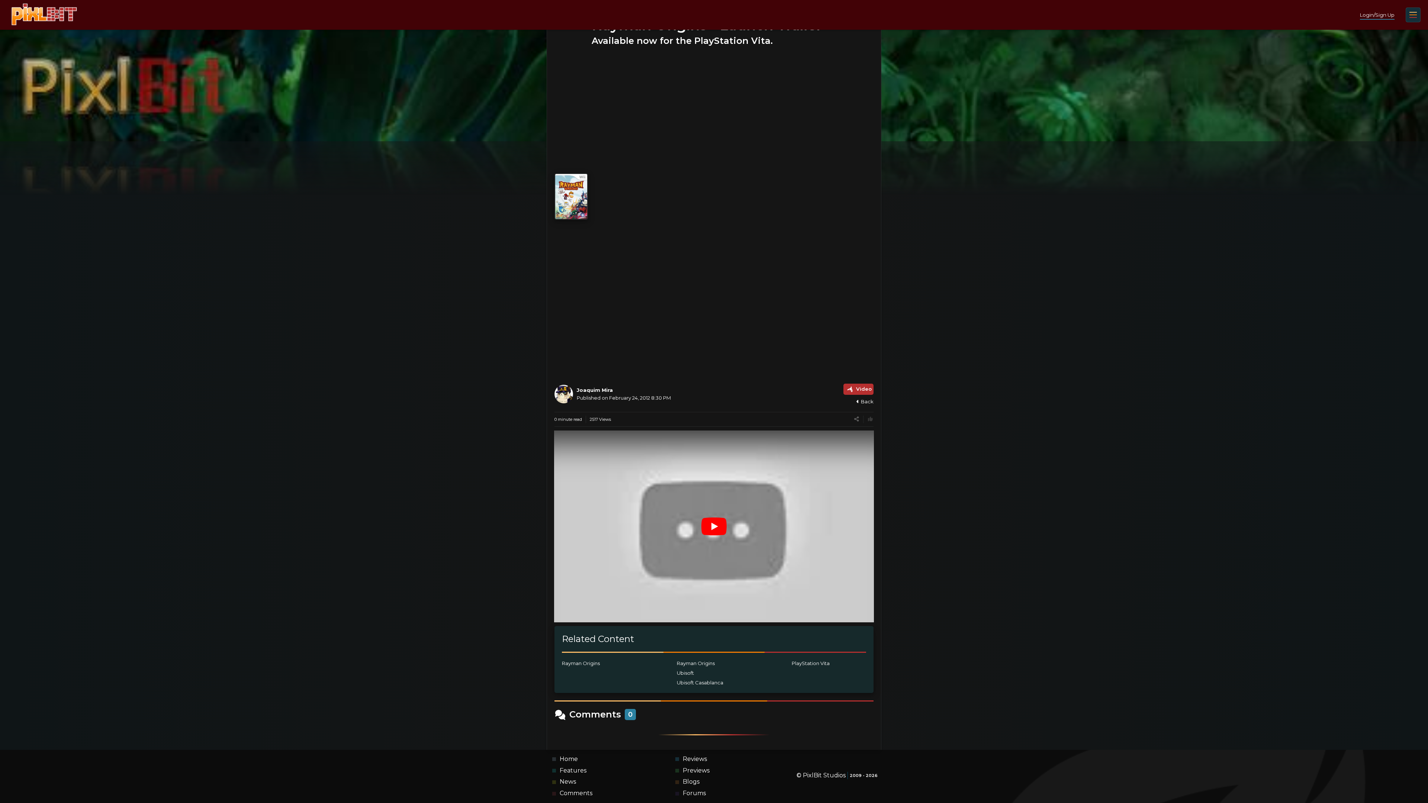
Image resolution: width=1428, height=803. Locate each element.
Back (867, 401)
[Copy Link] (856, 419)
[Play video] (714, 526)
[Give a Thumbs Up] (870, 419)
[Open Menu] (1413, 14)
